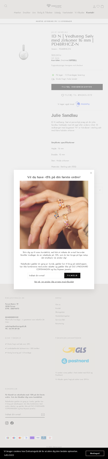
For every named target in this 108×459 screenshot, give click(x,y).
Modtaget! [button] (95, 453)
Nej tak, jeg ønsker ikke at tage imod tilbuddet (54, 281)
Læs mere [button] (9, 455)
